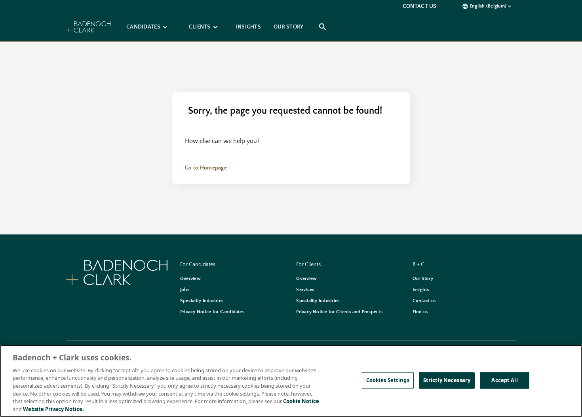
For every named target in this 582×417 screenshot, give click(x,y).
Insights (421, 289)
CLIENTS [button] (204, 27)
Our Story (423, 278)
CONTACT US (420, 6)
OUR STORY (289, 27)
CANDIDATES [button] (148, 27)
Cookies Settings (387, 380)
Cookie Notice (301, 401)
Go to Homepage (206, 168)
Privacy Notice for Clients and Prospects (339, 311)
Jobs (184, 289)
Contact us (424, 300)
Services (305, 289)
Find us (420, 311)
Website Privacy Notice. (53, 408)
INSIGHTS (248, 27)
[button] (489, 6)
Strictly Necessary (446, 380)
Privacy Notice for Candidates (212, 311)
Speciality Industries (201, 300)
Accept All (504, 380)
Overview (190, 278)
